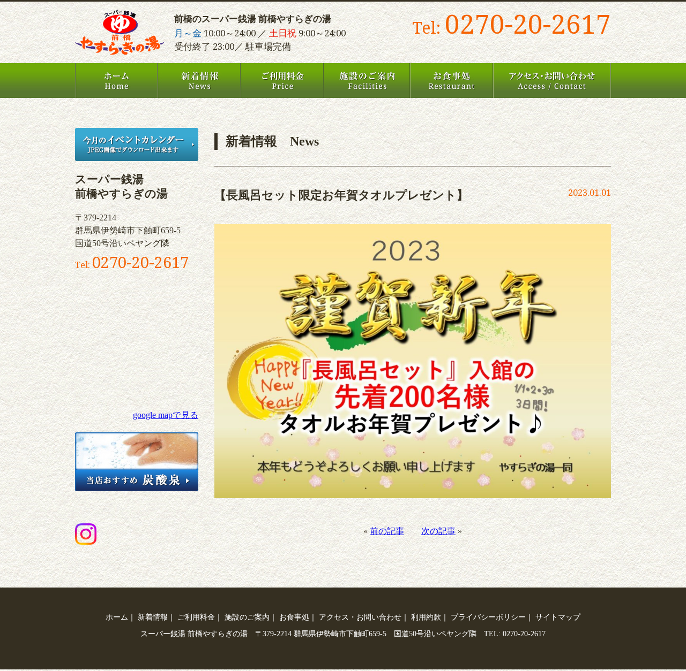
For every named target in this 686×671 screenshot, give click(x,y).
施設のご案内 (367, 80)
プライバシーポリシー (488, 617)
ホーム (116, 80)
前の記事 (387, 531)
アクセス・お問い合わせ (552, 80)
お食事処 (451, 80)
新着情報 (199, 80)
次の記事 (438, 531)
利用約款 (426, 617)
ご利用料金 (282, 80)
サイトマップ (557, 617)
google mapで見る (165, 415)
